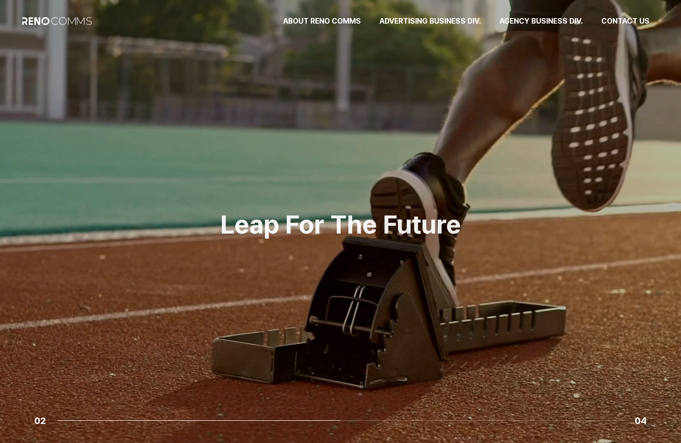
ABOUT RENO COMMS (322, 21)
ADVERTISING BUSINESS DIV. (430, 21)
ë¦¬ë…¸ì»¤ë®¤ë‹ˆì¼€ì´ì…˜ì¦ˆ (341, 280)
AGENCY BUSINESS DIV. (541, 21)
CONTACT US (625, 21)
